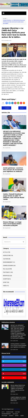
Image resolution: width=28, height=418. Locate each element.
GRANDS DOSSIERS (8, 265)
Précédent (7, 108)
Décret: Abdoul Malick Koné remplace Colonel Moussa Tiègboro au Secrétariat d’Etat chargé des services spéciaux (18, 388)
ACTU (4, 252)
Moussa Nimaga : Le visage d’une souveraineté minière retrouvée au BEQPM (12, 223)
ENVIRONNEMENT (8, 262)
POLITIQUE (6, 272)
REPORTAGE (6, 275)
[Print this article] (18, 103)
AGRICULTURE (7, 255)
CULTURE (5, 258)
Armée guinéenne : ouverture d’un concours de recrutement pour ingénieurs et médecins (13, 169)
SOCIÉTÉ (5, 279)
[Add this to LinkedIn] (12, 103)
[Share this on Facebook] (7, 103)
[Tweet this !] (9, 103)
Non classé (6, 269)
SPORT (5, 282)
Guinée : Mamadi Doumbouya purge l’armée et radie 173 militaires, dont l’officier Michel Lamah (13, 196)
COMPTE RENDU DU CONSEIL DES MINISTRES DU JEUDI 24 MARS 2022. (18, 399)
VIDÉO (4, 285)
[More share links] (24, 103)
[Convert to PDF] (21, 103)
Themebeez (17, 409)
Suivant (21, 108)
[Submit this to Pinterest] (15, 103)
